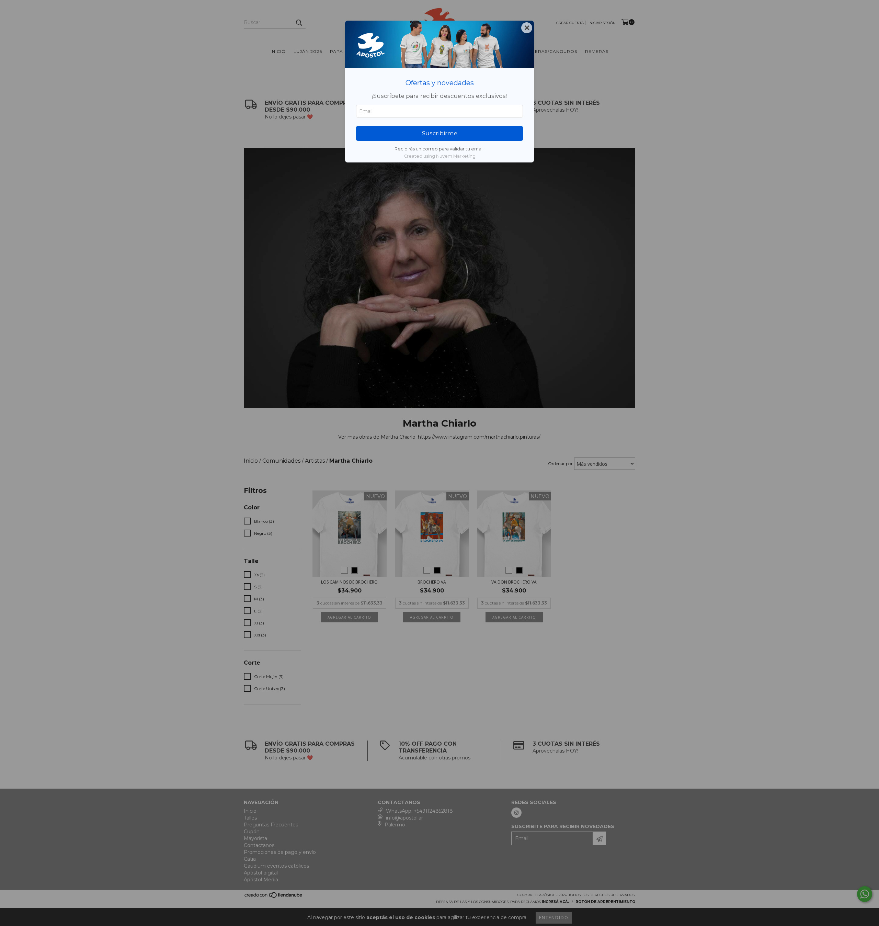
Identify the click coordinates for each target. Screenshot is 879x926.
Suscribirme (439, 133)
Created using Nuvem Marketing (440, 156)
